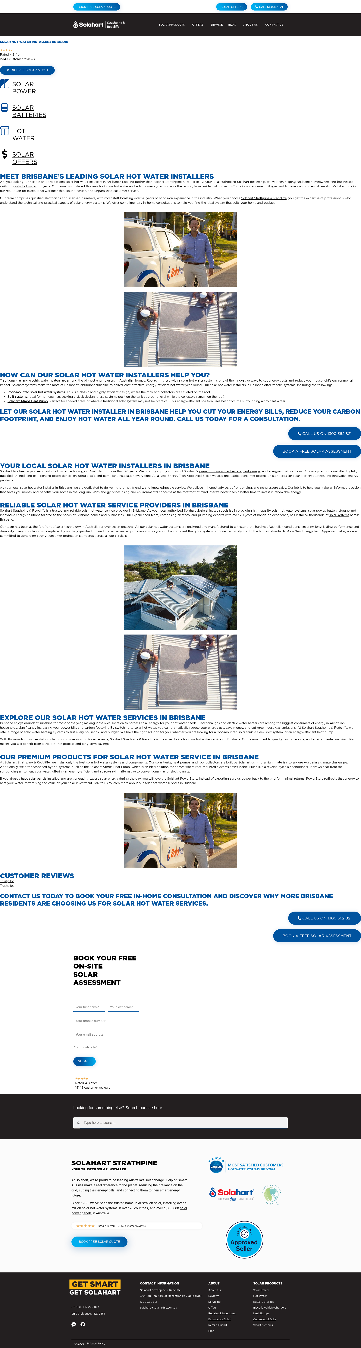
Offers (197, 24)
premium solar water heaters (220, 471)
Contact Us (274, 24)
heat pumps (251, 471)
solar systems (339, 515)
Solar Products (172, 24)
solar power (316, 510)
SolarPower (24, 87)
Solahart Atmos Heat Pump (28, 401)
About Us (250, 24)
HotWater (23, 134)
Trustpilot (7, 881)
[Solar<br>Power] (4, 88)
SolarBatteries (29, 111)
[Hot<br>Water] (4, 135)
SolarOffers (24, 158)
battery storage (312, 476)
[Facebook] (82, 1324)
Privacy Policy (96, 1343)
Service (217, 24)
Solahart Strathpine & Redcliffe (264, 198)
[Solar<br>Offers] (4, 158)
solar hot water (25, 186)
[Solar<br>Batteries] (4, 112)
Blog (232, 24)
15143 (131, 1225)
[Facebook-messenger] (73, 1324)
